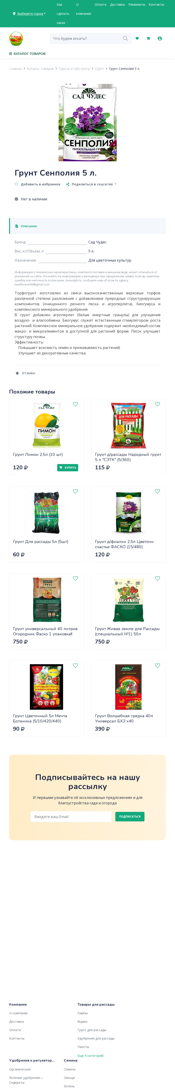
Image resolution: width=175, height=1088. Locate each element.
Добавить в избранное (40, 184)
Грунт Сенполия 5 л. (124, 68)
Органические (20, 1069)
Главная (15, 68)
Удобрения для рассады (96, 1038)
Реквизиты (137, 4)
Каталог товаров (40, 68)
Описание (28, 226)
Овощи (69, 1077)
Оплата (100, 4)
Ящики (82, 1021)
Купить (70, 467)
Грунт (99, 68)
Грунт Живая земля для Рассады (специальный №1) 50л (127, 631)
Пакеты (83, 1047)
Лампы (82, 1013)
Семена (69, 1069)
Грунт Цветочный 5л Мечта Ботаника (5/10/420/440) (40, 718)
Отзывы (28, 373)
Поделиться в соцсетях (92, 184)
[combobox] (85, 38)
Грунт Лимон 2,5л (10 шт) (38, 454)
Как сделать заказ (63, 13)
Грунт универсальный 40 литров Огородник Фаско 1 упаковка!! (45, 631)
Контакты (156, 4)
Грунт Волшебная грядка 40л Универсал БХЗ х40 (124, 718)
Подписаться (130, 816)
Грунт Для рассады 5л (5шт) (40, 541)
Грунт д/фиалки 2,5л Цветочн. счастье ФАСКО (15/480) (124, 544)
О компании (83, 9)
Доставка (117, 4)
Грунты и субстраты (74, 68)
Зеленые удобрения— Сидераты (26, 1080)
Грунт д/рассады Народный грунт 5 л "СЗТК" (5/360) (128, 457)
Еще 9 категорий (90, 1055)
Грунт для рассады (91, 1030)
